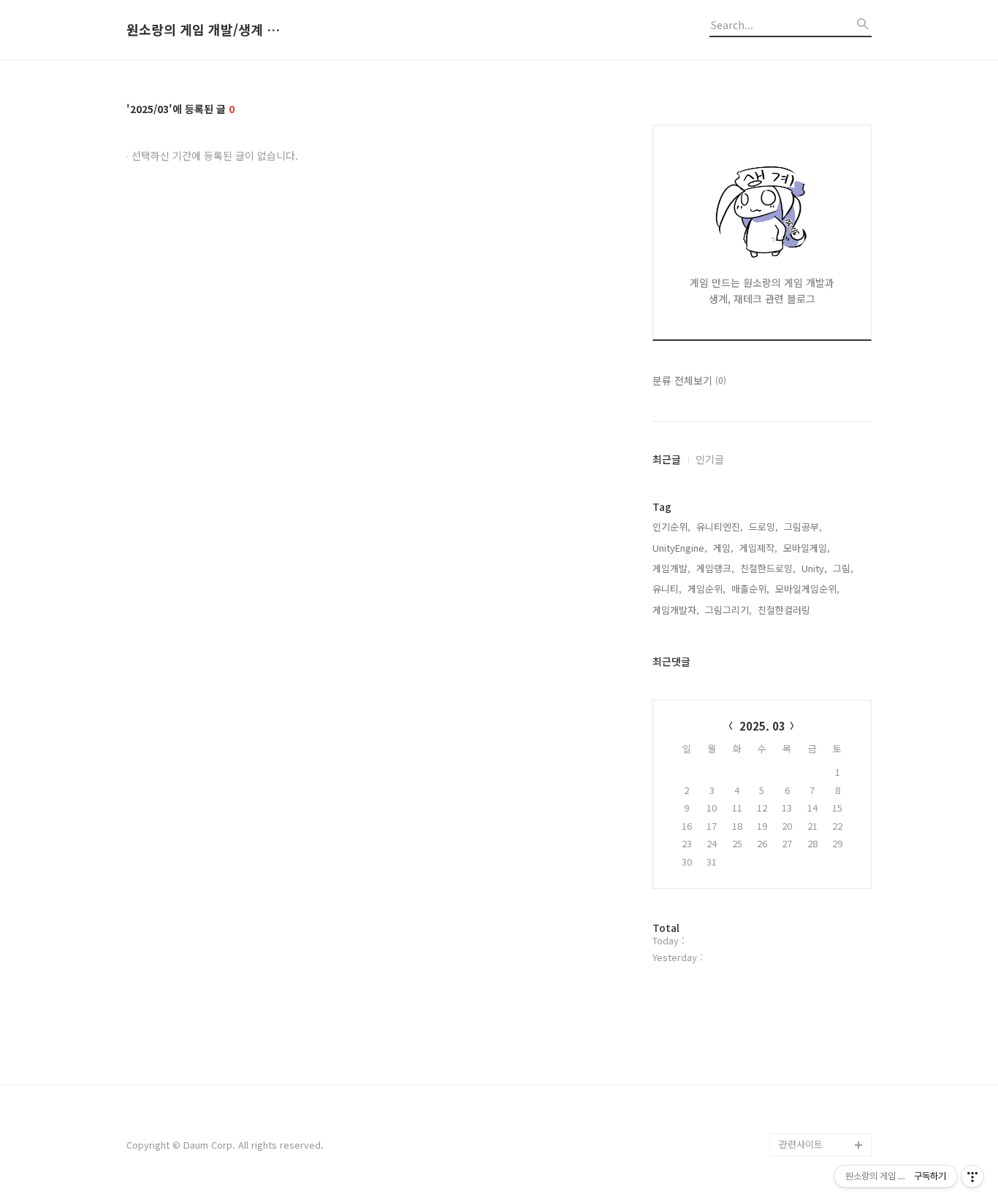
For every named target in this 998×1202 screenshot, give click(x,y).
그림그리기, (728, 610)
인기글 (710, 459)
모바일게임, (806, 548)
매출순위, (750, 589)
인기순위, (671, 526)
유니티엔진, (719, 526)
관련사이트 (801, 1144)
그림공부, (803, 526)
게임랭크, (715, 568)
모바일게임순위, (807, 589)
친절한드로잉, (768, 568)
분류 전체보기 (689, 380)
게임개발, (671, 568)
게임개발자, (675, 610)
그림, (843, 568)
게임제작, (758, 548)
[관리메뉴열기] (972, 1176)
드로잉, (763, 526)
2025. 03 (762, 725)
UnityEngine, (679, 548)
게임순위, (706, 589)
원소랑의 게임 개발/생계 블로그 (206, 30)
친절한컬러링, (785, 610)
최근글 (666, 459)
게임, (723, 548)
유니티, (667, 589)
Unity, (814, 568)
